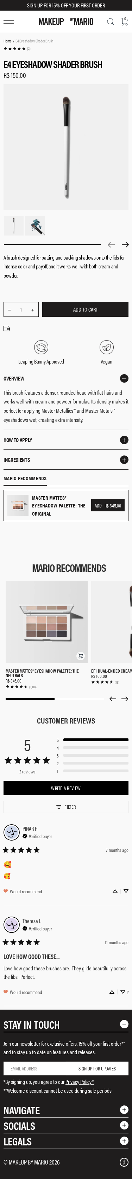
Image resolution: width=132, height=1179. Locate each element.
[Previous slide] (112, 698)
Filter (70, 806)
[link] (17, 48)
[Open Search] (110, 21)
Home (8, 40)
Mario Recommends (25, 478)
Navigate (22, 1109)
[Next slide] (124, 698)
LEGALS (18, 1141)
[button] (80, 656)
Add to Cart (85, 309)
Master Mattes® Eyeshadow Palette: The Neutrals (42, 673)
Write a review (66, 787)
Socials (19, 1125)
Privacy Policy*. (79, 1082)
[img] (37, 835)
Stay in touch (32, 1024)
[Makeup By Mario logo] (66, 21)
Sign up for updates (97, 1068)
